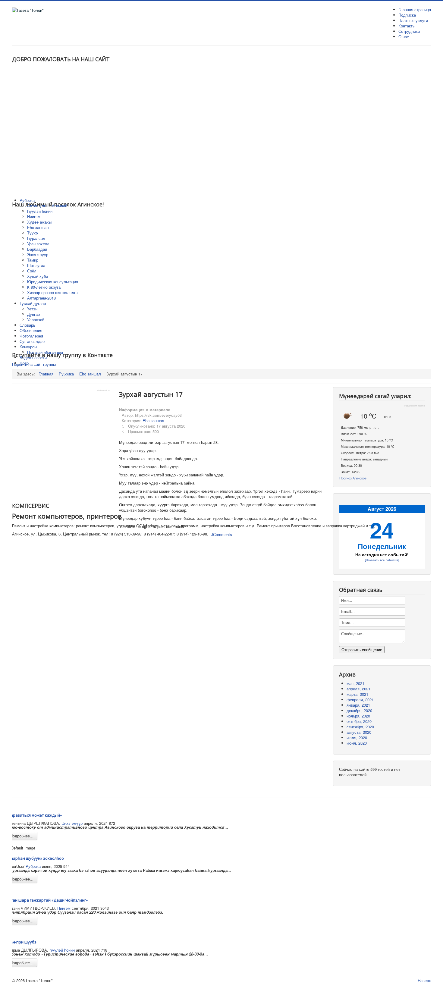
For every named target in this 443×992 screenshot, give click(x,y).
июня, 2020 (357, 743)
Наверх (424, 980)
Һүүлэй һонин (39, 211)
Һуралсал (36, 238)
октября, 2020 (359, 721)
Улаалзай (35, 319)
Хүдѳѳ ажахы (39, 222)
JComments (221, 534)
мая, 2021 (355, 683)
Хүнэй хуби (37, 276)
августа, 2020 (359, 732)
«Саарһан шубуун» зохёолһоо (35, 858)
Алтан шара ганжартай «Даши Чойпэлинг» (47, 900)
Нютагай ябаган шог (45, 352)
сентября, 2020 (360, 727)
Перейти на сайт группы (34, 364)
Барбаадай (37, 249)
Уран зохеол (38, 243)
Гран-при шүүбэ (21, 942)
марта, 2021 (357, 694)
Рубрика (33, 866)
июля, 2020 (357, 737)
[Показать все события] (382, 559)
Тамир (32, 260)
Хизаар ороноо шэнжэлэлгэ (52, 292)
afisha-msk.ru (103, 390)
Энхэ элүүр (37, 254)
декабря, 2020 (359, 710)
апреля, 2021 (358, 689)
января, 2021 (358, 705)
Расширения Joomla (414, 406)
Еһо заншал (38, 227)
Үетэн (32, 309)
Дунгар (33, 314)
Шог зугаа (36, 265)
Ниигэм (33, 216)
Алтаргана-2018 (41, 298)
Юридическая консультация (52, 281)
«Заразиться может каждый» (34, 815)
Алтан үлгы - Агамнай (47, 206)
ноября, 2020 (358, 716)
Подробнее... (21, 836)
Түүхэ (32, 233)
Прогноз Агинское (352, 478)
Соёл (31, 271)
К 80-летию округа (44, 287)
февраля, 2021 (360, 699)
